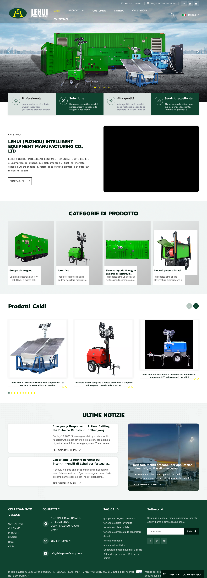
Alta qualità (125, 99)
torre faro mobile (113, 540)
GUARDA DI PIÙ (18, 181)
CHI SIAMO (138, 10)
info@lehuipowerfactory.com (163, 3)
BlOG (11, 542)
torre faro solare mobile (116, 527)
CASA (11, 546)
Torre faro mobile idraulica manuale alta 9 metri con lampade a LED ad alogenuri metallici (169, 375)
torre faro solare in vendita (118, 522)
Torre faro (63, 270)
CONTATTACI (61, 19)
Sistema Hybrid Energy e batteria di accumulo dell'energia (121, 272)
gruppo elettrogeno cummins (119, 518)
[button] (95, 87)
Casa (57, 10)
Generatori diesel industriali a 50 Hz (123, 549)
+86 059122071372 (133, 3)
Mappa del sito (153, 571)
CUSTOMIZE (99, 10)
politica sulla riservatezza (158, 575)
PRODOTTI (14, 532)
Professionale (31, 99)
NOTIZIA (119, 10)
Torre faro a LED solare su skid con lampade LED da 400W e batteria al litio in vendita (38, 384)
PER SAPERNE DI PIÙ (65, 450)
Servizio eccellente (179, 99)
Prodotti (74, 10)
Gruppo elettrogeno (21, 270)
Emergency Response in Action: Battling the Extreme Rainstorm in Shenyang (81, 428)
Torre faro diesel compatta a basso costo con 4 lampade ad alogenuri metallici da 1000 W (103, 384)
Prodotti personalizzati (167, 270)
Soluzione (76, 99)
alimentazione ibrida (114, 545)
